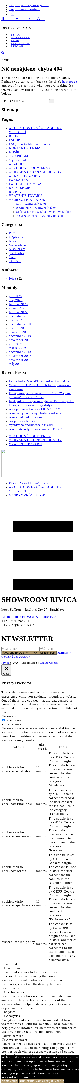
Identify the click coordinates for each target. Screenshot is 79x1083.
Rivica (5, 662)
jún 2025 (15, 296)
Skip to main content (24, 9)
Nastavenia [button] (9, 1081)
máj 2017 (15, 364)
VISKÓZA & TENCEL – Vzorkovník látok (40, 215)
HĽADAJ (8, 101)
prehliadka (16, 253)
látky (12, 241)
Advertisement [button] (12, 1036)
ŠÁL (12, 257)
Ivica (12, 278)
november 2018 (20, 356)
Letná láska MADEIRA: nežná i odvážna (39, 381)
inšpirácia (16, 237)
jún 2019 (15, 344)
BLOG (13, 136)
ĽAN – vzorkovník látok (31, 203)
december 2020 (20, 324)
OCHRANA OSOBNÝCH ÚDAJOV (35, 172)
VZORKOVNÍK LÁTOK (27, 199)
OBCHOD (16, 164)
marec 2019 (17, 348)
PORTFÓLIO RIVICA (25, 183)
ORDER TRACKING (24, 176)
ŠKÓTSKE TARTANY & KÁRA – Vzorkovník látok (43, 211)
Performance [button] (10, 988)
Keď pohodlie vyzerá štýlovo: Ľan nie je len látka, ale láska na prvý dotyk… (41, 403)
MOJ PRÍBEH (19, 156)
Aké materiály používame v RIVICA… (37, 429)
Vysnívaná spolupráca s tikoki (31, 425)
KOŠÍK (14, 152)
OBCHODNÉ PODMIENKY (30, 168)
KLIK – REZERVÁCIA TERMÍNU (28, 617)
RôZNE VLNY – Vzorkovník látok (36, 207)
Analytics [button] (8, 1012)
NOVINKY (17, 249)
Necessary (13, 720)
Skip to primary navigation (29, 5)
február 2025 (18, 304)
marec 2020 (17, 332)
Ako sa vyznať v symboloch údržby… (37, 413)
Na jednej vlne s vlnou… (27, 421)
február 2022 (18, 312)
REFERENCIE (19, 188)
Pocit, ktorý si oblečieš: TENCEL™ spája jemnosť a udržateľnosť (40, 395)
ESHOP (14, 140)
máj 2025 (15, 300)
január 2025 (17, 308)
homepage (69, 81)
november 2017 (20, 360)
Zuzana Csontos (49, 662)
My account (17, 160)
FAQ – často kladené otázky (29, 144)
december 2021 (20, 316)
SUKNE (15, 261)
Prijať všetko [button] (54, 1081)
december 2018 (20, 352)
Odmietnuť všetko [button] (32, 1081)
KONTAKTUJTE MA (25, 148)
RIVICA (23, 18)
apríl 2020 (16, 328)
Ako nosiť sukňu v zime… (28, 417)
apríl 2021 (16, 320)
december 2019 (20, 336)
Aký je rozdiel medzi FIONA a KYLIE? (38, 409)
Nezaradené (17, 245)
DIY (12, 233)
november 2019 (20, 340)
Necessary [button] (8, 716)
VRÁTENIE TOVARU (25, 195)
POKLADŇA (18, 180)
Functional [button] (9, 964)
